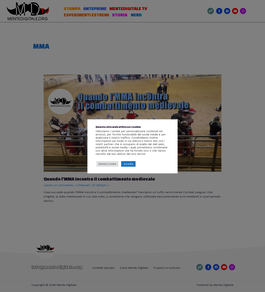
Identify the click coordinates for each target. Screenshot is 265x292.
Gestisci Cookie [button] (107, 164)
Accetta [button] (128, 163)
